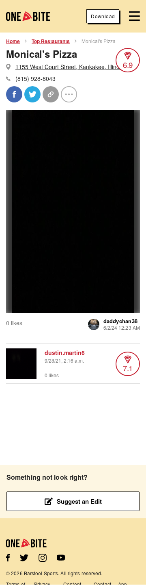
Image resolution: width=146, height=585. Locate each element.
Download (103, 16)
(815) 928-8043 (35, 78)
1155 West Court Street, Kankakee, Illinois (69, 67)
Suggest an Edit (79, 501)
